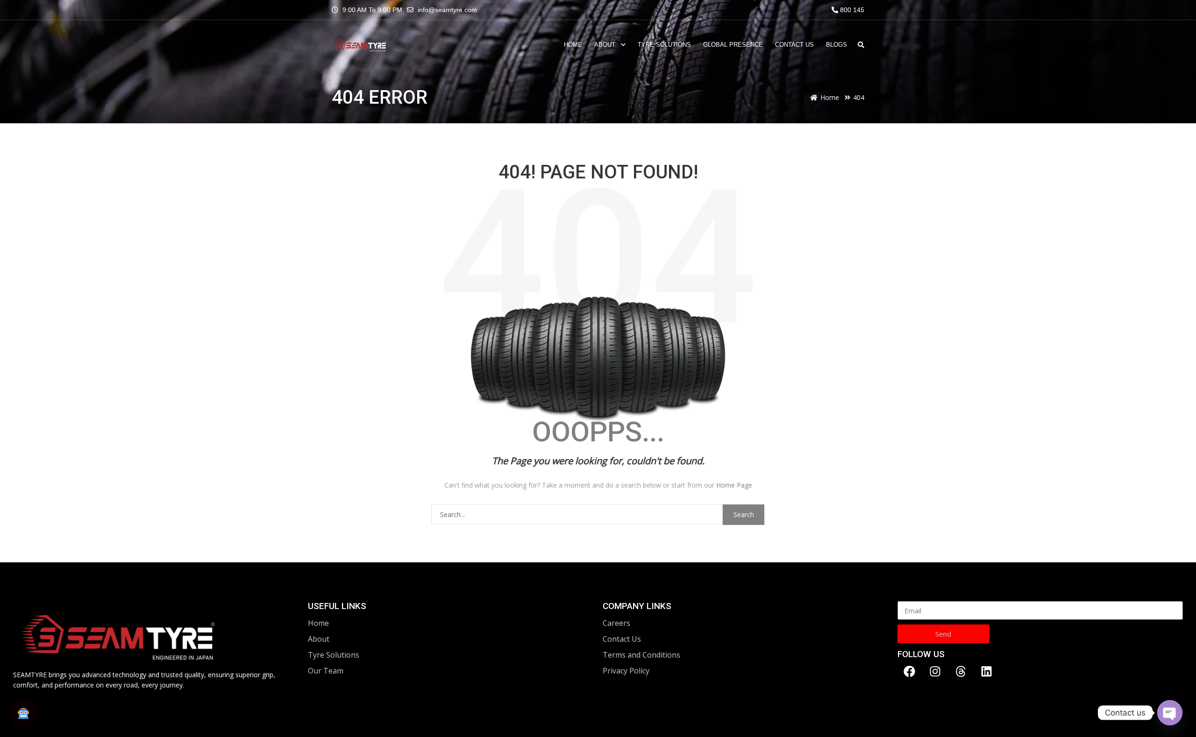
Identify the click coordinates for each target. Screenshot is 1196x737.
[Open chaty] (1169, 712)
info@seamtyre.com (447, 10)
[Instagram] (935, 671)
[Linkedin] (986, 671)
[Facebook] (909, 671)
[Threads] (960, 671)
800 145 (851, 10)
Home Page (734, 485)
